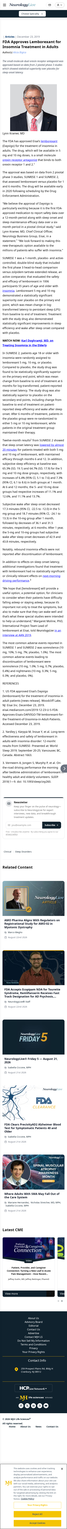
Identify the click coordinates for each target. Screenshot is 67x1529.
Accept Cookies (37, 1523)
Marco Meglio (15, 932)
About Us (33, 1318)
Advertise (33, 1333)
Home (12, 1426)
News (38, 1426)
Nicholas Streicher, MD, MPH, (46, 1202)
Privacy (33, 1348)
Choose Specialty (30, 13)
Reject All (37, 1514)
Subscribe (50, 825)
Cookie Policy (27, 1498)
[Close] (62, 1468)
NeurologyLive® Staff (19, 1001)
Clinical (7, 851)
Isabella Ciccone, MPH (19, 1067)
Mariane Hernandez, (18, 1202)
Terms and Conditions (33, 1344)
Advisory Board (34, 1322)
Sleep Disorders (23, 851)
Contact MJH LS (34, 1337)
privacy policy (11, 834)
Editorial (33, 1325)
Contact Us (33, 1329)
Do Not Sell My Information (33, 1340)
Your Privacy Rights (33, 1352)
